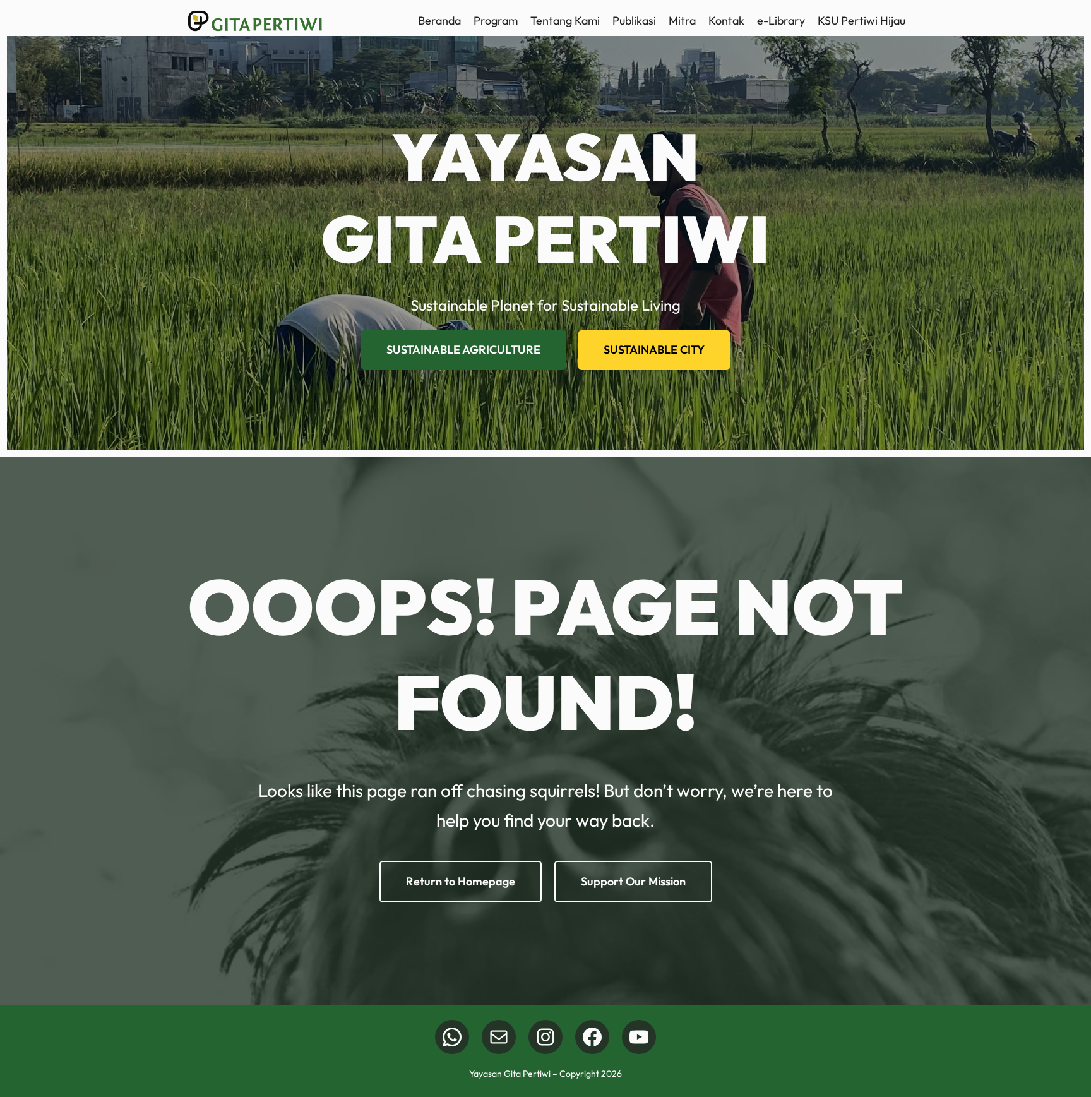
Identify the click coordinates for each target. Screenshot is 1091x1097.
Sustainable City (654, 349)
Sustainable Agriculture (463, 349)
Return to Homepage (460, 881)
